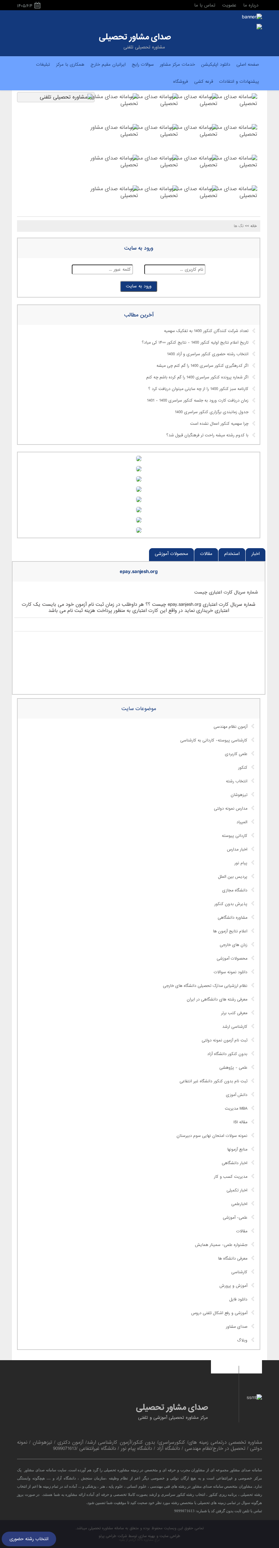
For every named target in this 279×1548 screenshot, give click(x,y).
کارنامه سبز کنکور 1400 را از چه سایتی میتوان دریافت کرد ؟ (198, 389)
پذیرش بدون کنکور (230, 904)
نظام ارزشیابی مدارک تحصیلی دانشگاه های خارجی (205, 986)
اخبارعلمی (239, 1204)
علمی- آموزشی (235, 1218)
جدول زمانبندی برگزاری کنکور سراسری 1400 (211, 412)
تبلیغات (43, 64)
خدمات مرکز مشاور (177, 64)
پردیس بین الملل (232, 877)
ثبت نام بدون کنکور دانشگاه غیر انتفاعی (213, 1081)
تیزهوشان (239, 795)
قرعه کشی (203, 81)
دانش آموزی (236, 1095)
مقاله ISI (240, 1122)
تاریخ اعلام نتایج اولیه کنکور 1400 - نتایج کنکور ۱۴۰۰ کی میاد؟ (195, 343)
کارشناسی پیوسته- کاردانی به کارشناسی (213, 740)
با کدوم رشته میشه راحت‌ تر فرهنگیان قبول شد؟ (207, 435)
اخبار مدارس (237, 849)
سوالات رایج (143, 64)
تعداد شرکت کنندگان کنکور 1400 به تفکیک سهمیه (206, 331)
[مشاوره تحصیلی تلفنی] (259, 27)
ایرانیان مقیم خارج (108, 64)
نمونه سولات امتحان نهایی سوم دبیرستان (212, 1136)
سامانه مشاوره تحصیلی (105, 1528)
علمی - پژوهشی (233, 1068)
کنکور (242, 768)
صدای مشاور (236, 1327)
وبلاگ (242, 1340)
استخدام (232, 554)
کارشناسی (239, 1272)
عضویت (229, 5)
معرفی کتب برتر (234, 1013)
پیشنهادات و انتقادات (239, 81)
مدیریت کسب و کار (230, 1177)
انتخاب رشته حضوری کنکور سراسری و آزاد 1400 (207, 354)
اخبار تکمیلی (237, 1190)
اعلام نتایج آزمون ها (230, 931)
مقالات (206, 554)
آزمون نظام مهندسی (230, 727)
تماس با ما (204, 5)
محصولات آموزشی (171, 554)
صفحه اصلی (247, 64)
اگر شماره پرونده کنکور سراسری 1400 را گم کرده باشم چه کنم (197, 377)
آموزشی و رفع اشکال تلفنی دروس (219, 1313)
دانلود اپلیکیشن (215, 64)
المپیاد (241, 822)
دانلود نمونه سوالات (230, 972)
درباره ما (251, 5)
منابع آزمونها (237, 1149)
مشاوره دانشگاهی (232, 918)
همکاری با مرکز (70, 64)
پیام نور (240, 863)
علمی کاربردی (236, 754)
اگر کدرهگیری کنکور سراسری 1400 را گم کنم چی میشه (202, 366)
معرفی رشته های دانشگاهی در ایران (217, 999)
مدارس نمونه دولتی (230, 809)
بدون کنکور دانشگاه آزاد (227, 1054)
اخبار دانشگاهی (234, 1163)
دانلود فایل (238, 1299)
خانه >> (251, 226)
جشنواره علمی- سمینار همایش (221, 1245)
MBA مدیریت (236, 1109)
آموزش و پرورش (233, 1286)
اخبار (255, 554)
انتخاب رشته (236, 781)
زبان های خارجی (233, 945)
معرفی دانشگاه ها (232, 1259)
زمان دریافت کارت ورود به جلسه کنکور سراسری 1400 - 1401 (197, 400)
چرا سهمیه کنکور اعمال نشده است (219, 424)
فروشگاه (180, 81)
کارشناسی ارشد (234, 1027)
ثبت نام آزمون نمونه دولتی (224, 1040)
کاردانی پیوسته (234, 836)
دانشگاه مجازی (234, 890)
